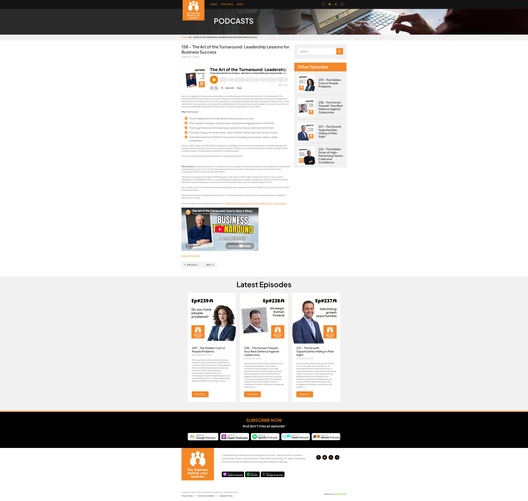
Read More (200, 394)
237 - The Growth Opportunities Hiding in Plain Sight (329, 131)
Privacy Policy (187, 496)
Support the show (191, 255)
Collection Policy (226, 496)
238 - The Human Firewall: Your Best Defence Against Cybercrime (330, 107)
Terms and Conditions (206, 496)
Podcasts (227, 4)
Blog (240, 4)
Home (213, 4)
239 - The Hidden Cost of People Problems (329, 83)
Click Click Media (339, 494)
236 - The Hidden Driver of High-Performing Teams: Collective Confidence (330, 155)
